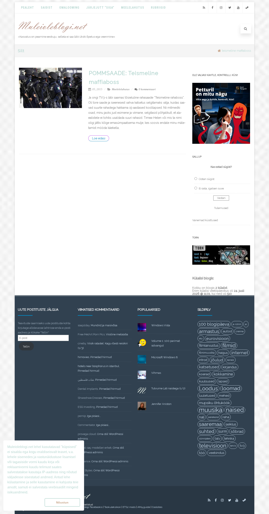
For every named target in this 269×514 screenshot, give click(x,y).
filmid (229, 345)
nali (201, 417)
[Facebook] (212, 7)
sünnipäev (205, 438)
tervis (233, 445)
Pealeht (27, 7)
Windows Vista (160, 325)
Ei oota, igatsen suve (211, 188)
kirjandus (230, 367)
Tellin (26, 346)
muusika (210, 410)
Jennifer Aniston (161, 404)
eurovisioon (217, 338)
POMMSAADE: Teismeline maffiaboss (123, 77)
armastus (209, 331)
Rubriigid (158, 7)
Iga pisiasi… (94, 416)
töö (202, 453)
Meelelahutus (132, 7)
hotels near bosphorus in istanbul (98, 366)
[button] (25, 502)
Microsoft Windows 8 (164, 357)
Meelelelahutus (120, 89)
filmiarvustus (209, 346)
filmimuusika (207, 352)
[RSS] (204, 7)
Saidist (47, 7)
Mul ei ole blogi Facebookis (87, 507)
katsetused (209, 367)
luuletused (207, 396)
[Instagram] (221, 7)
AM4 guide (143, 507)
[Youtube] (238, 7)
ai (246, 324)
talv (217, 438)
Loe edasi (98, 138)
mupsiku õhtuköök (214, 403)
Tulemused (221, 208)
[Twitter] (229, 7)
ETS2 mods (129, 507)
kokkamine (223, 374)
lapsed (223, 381)
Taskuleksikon (112, 507)
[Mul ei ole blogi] (53, 32)
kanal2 (230, 360)
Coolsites (157, 507)
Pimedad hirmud (101, 357)
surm (222, 431)
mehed (224, 396)
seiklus (230, 424)
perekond (213, 417)
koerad (204, 374)
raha (226, 417)
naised (235, 410)
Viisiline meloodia (117, 334)
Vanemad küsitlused (205, 220)
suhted (206, 431)
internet (239, 352)
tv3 (242, 446)
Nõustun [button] (62, 502)
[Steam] (247, 7)
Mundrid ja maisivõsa (104, 325)
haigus (223, 352)
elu (201, 338)
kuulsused (207, 381)
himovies (83, 357)
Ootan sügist (206, 179)
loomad (231, 388)
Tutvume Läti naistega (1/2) (168, 388)
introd (203, 360)
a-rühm (237, 324)
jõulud (217, 360)
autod (227, 331)
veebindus (216, 453)
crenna (240, 331)
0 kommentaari (147, 89)
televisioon (212, 446)
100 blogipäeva (214, 324)
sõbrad (237, 431)
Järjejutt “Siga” (100, 7)
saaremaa (210, 424)
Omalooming (69, 7)
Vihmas (156, 372)
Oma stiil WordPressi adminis (109, 461)
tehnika (229, 438)
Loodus (208, 388)
